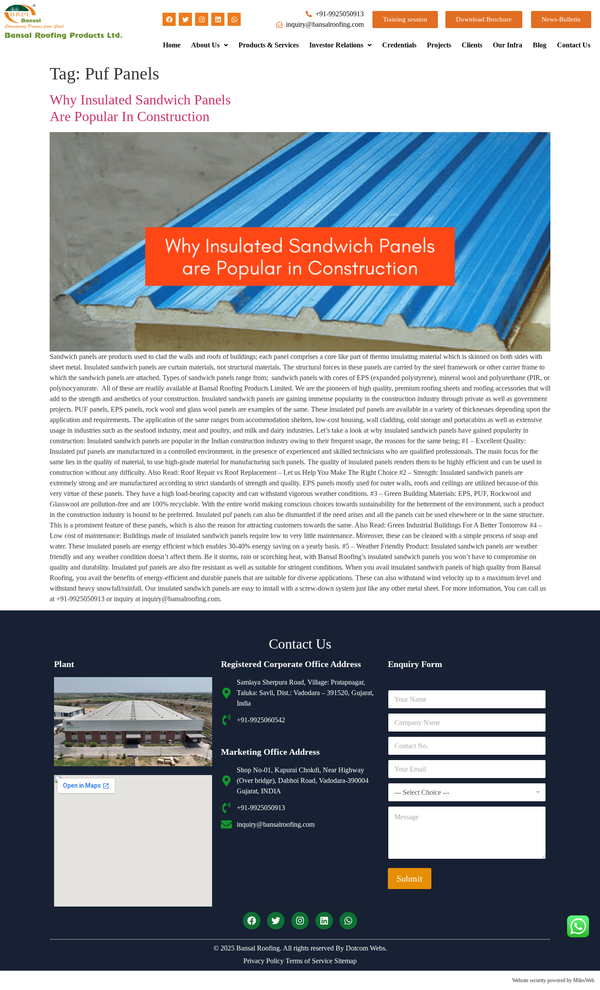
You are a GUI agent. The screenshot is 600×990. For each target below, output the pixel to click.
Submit (410, 878)
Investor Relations (336, 45)
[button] (209, 45)
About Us (205, 45)
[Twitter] (185, 19)
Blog (539, 45)
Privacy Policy (263, 961)
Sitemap (345, 961)
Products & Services (269, 45)
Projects (439, 45)
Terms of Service (308, 961)
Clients (472, 45)
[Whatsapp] (234, 19)
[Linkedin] (217, 19)
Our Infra (507, 45)
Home (172, 45)
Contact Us (573, 45)
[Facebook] (169, 19)
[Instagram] (201, 19)
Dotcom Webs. (366, 948)
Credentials (399, 45)
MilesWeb (583, 980)
